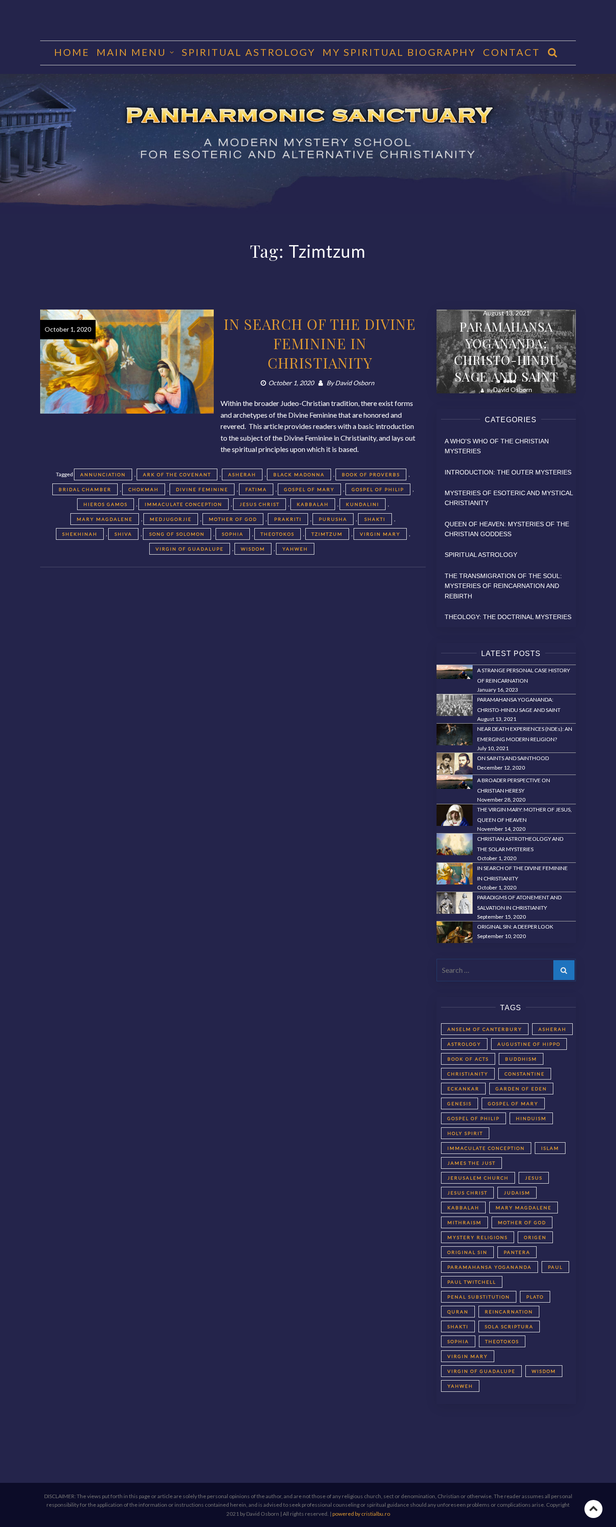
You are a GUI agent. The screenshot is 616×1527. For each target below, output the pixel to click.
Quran (458, 1311)
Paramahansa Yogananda (489, 1267)
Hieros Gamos (105, 504)
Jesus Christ (259, 504)
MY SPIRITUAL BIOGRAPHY (399, 52)
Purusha (333, 519)
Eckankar (463, 1088)
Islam (550, 1148)
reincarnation (509, 1311)
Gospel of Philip (378, 489)
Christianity (467, 1073)
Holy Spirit (465, 1133)
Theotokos (277, 534)
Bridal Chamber (85, 489)
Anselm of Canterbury (484, 1029)
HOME (72, 52)
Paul (555, 1267)
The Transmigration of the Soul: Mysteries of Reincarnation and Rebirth (503, 586)
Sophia (233, 534)
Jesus (533, 1178)
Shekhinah (79, 534)
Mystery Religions (477, 1237)
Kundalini (362, 504)
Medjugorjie (171, 519)
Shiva (123, 534)
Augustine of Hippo (529, 1044)
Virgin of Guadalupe (190, 549)
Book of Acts (468, 1059)
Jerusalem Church (478, 1178)
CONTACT (511, 52)
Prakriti (288, 519)
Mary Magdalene (105, 519)
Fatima (256, 489)
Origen (535, 1237)
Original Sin (467, 1252)
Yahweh (295, 549)
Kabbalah (313, 504)
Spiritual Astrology (249, 52)
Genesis (459, 1103)
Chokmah (144, 489)
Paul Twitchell (471, 1282)
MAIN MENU (131, 52)
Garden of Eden (521, 1088)
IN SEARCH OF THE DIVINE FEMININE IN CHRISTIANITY (320, 343)
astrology (464, 1044)
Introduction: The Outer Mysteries (508, 472)
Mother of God (233, 519)
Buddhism (521, 1059)
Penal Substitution (478, 1296)
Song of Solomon (177, 534)
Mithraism (464, 1222)
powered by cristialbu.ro (361, 1513)
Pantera (517, 1252)
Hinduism (531, 1118)
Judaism (517, 1192)
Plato (535, 1296)
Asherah (242, 474)
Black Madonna (299, 474)
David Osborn (354, 383)
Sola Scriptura (509, 1326)
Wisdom (253, 549)
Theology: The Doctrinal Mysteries (508, 616)
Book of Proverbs (371, 474)
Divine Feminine (202, 489)
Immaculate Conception (183, 504)
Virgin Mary (380, 534)
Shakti (375, 519)
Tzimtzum (327, 534)
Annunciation (103, 474)
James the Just (471, 1163)
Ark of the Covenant (177, 474)
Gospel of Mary (309, 489)
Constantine (525, 1073)
